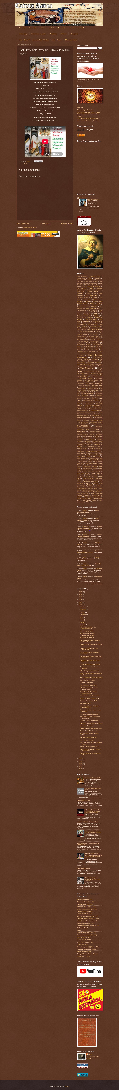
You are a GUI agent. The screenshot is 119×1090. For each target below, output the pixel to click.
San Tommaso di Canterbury (91, 418)
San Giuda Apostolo (92, 370)
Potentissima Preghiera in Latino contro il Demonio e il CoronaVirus (92, 879)
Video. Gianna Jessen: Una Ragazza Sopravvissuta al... (90, 706)
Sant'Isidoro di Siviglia (95, 448)
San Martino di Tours (87, 395)
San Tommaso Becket (94, 415)
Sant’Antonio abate (87, 436)
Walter (85, 510)
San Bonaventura (92, 324)
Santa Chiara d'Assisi (82, 458)
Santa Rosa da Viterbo (91, 476)
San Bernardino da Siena (87, 322)
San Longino (83, 386)
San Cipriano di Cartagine (95, 329)
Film (95, 299)
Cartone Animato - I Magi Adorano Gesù (91, 728)
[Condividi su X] (38, 161)
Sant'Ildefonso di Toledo (94, 446)
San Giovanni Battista (84, 353)
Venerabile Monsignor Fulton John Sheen (87, 488)
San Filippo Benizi (94, 341)
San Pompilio (86, 408)
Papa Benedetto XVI (92, 308)
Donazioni (74, 33)
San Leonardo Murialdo (84, 385)
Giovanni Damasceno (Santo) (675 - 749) (88, 925)
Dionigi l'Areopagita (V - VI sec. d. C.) (87, 921)
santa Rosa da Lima (83, 222)
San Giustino (95, 375)
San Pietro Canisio (88, 403)
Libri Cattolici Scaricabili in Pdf (93, 778)
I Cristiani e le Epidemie (86, 682)
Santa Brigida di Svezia (84, 453)
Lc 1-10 (51, 27)
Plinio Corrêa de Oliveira (83, 315)
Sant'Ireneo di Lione (82, 448)
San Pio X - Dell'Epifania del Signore (90, 731)
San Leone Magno (97, 385)
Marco (42, 27)
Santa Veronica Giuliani (89, 480)
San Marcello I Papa (85, 703)
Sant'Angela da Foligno (82, 434)
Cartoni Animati (93, 291)
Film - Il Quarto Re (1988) (87, 740)
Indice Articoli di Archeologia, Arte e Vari (88, 121)
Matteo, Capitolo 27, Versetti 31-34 (89, 698)
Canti (25, 164)
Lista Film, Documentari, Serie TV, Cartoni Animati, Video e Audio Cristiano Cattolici (88, 113)
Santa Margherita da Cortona (90, 468)
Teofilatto (90, 485)
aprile (82, 617)
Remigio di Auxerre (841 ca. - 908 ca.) (87, 954)
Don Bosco (94, 297)
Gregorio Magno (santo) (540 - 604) (86, 932)
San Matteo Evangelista (89, 396)
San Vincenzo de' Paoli (96, 420)
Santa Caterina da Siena (92, 455)
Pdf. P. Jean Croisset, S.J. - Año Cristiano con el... (89, 688)
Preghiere (53, 33)
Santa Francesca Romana (85, 461)
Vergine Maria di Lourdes (89, 500)
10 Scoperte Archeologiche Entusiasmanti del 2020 (87, 634)
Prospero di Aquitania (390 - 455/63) (86, 949)
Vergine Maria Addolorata (88, 490)
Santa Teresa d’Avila (88, 478)
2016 (80, 769)
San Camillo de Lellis (95, 326)
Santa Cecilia (96, 456)
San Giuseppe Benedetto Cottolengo (93, 371)
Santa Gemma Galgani (91, 463)
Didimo (95, 293)
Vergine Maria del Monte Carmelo (92, 491)
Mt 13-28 (32, 27)
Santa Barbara (80, 451)
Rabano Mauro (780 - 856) (84, 951)
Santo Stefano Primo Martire (90, 481)
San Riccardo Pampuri (82, 410)
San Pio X (87, 407)
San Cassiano (94, 327)
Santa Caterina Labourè (83, 456)
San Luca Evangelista (93, 388)
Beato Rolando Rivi (82, 288)
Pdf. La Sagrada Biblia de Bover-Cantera (91, 677)
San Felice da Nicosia (83, 341)
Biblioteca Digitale (38, 33)
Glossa (87, 301)
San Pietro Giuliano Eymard (93, 405)
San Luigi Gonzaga (93, 390)
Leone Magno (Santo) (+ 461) (85, 942)
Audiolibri (97, 278)
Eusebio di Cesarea (87, 299)
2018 (80, 764)
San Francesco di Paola (83, 344)
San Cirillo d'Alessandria (86, 331)
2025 (80, 594)
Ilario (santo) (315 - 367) (83, 937)
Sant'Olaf (79, 449)
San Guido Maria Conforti (91, 380)
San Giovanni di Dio (94, 361)
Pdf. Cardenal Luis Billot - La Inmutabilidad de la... (88, 627)
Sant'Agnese (96, 423)
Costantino (89, 293)
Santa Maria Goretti (83, 473)
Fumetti (79, 301)
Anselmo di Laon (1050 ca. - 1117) (86, 906)
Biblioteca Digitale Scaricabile (85, 110)
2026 (80, 592)
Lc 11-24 (61, 27)
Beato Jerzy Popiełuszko (93, 286)
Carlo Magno (81, 291)
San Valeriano (86, 420)
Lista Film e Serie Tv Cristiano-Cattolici (87, 822)
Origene (99, 303)
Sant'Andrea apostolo (95, 431)
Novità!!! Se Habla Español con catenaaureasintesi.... (88, 692)
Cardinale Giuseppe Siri (93, 290)
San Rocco (95, 412)
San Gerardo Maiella (94, 349)
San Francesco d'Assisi (93, 343)
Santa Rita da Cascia (91, 475)
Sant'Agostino (83, 426)
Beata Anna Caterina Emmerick (85, 279)
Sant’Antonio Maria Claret (88, 437)
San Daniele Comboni (93, 336)
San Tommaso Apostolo (82, 415)
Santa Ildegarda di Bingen (90, 466)
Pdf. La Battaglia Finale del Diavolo (89, 671)
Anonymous (86, 526)
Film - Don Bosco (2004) (86, 631)
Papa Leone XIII (93, 310)
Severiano (95, 483)
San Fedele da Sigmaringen (96, 339)
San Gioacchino (91, 351)
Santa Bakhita (98, 449)
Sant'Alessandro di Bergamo (92, 427)
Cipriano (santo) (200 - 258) (84, 913)
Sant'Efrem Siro (90, 439)
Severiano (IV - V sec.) (83, 956)
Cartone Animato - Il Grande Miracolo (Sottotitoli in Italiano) (93, 831)
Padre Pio (93, 306)
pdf (95, 314)
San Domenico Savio (82, 339)
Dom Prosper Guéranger (82, 297)
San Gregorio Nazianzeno (96, 376)
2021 (80, 604)
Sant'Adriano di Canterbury (96, 422)
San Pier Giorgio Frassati (92, 402)
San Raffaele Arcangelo (95, 408)
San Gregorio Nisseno (85, 378)
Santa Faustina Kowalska (95, 459)
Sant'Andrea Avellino (82, 432)
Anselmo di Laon (94, 276)
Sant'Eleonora (87, 441)
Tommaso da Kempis (82, 486)
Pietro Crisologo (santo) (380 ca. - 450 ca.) (88, 947)
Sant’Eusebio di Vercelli (97, 441)
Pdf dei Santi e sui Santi (83, 800)
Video (87, 502)
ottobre (83, 612)
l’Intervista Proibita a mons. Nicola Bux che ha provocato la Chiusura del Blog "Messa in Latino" (93, 856)
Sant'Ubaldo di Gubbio (88, 449)
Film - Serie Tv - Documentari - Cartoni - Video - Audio (40, 40)
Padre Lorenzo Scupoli (82, 306)
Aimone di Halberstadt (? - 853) (85, 902)
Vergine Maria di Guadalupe (92, 496)
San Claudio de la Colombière (91, 333)
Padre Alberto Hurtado (85, 305)
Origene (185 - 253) (82, 944)
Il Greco (95, 301)
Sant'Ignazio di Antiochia (93, 443)
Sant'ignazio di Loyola (83, 444)
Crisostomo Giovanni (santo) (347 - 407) (88, 918)
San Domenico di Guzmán (93, 338)
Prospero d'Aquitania (81, 317)
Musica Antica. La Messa (87, 637)
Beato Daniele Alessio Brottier (90, 283)
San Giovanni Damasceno (91, 359)
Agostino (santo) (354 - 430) (84, 899)
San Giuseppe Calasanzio (82, 373)
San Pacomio (95, 398)
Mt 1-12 (22, 27)
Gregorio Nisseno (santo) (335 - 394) (87, 935)
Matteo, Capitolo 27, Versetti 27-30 (89, 746)
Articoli (64, 33)
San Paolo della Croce (88, 400)
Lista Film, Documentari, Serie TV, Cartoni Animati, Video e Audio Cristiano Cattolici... (93, 811)
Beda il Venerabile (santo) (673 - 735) (87, 909)
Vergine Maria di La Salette (84, 498)
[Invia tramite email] (35, 161)
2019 (80, 761)
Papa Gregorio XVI (81, 310)
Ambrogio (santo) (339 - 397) (85, 904)
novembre (83, 609)
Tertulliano (98, 485)
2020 (80, 758)
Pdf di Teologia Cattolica (83, 868)
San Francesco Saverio (88, 346)
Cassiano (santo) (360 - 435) (84, 911)
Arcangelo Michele (81, 278)
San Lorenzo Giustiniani (86, 726)
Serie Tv (88, 483)
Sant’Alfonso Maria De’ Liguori (88, 429)
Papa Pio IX (94, 311)
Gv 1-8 (71, 27)
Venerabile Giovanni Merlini (95, 486)
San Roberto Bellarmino (94, 410)
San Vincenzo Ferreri (83, 422)
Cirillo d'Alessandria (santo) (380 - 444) (87, 916)
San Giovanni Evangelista (94, 362)
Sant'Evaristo (82, 443)
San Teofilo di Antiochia (96, 413)
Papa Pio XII (87, 314)
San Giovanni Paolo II (96, 366)
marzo (82, 620)
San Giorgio (99, 351)
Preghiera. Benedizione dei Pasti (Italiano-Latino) (89, 649)
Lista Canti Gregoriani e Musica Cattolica (88, 118)
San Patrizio (97, 400)
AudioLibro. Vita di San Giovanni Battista (91, 723)
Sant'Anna (92, 434)
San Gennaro (85, 349)
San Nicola (87, 398)
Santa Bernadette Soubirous (93, 451)
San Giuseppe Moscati (84, 375)
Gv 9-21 (81, 27)
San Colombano (94, 334)
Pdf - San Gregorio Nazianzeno (88, 737)
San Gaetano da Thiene (92, 348)
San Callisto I (85, 326)
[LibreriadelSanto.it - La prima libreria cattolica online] (38, 236)
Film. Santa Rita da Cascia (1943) (89, 714)
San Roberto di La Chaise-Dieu (84, 412)
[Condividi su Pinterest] (42, 161)
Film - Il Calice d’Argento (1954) (88, 701)
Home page (23, 33)
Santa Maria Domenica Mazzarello (92, 471)
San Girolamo (86, 368)
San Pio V (79, 407)
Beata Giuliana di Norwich (91, 281)
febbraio (83, 622)
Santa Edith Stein (94, 458)
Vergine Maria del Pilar (82, 493)
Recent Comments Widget (96, 583)
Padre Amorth (96, 305)
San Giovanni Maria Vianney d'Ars (85, 364)
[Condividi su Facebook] (40, 161)
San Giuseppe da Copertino (96, 373)
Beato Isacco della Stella (91, 284)
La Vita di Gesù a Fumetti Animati (89, 720)
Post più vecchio (67, 224)
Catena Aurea (83, 197)
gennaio (83, 625)
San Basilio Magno (91, 319)
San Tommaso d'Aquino (84, 417)
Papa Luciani (87, 311)
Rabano (90, 317)
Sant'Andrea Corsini (95, 432)
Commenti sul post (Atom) (29, 227)
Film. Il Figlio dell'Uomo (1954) (88, 685)
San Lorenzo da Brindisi (93, 386)
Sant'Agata (83, 423)
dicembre (83, 607)
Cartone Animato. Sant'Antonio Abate (90, 696)
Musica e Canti (71, 40)
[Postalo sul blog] (36, 161)
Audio (89, 278)
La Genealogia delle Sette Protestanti (90, 664)
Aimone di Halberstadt (82, 276)
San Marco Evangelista (87, 393)
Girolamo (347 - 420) (82, 928)
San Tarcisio (86, 413)
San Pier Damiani (81, 402)
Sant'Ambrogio (81, 431)
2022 (80, 602)
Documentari (91, 295)
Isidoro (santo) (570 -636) (84, 939)
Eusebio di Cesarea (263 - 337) (85, 923)
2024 (80, 597)
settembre (83, 614)
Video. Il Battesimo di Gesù (87, 680)
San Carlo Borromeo (83, 327)
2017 (80, 766)
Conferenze (80, 293)
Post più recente (23, 224)
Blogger (67, 1086)
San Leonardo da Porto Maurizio (94, 383)
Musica (92, 303)
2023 (80, 599)
